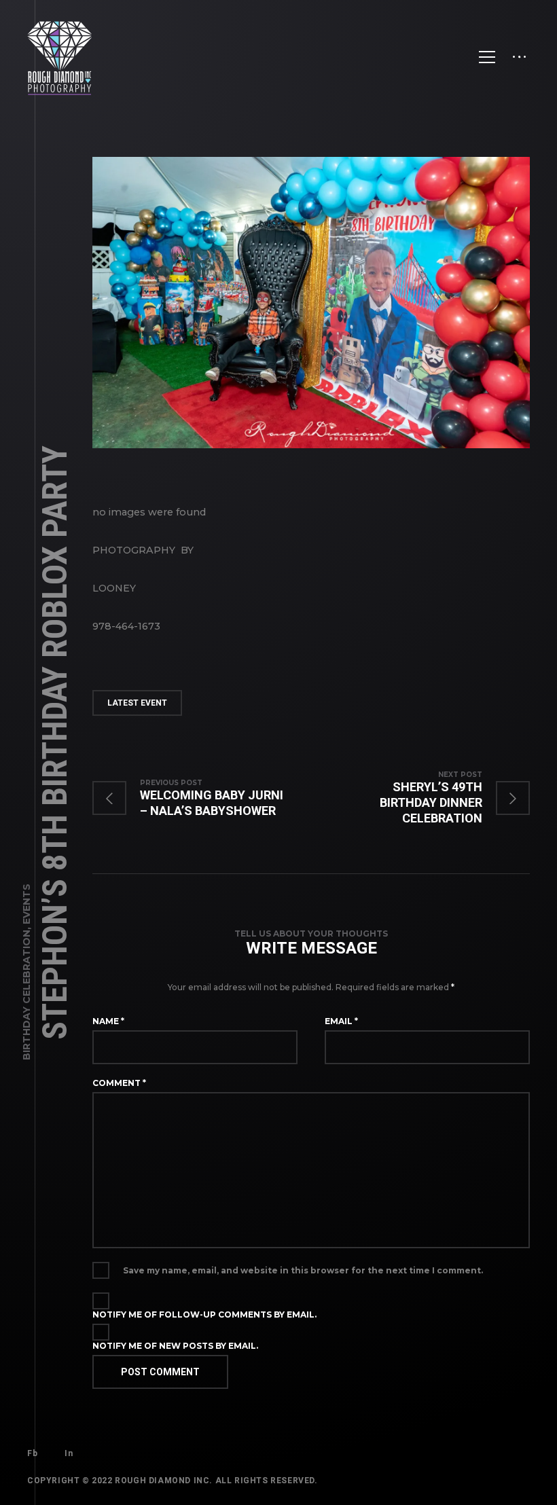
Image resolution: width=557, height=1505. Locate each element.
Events (26, 904)
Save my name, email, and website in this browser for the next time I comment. (303, 1270)
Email (341, 1021)
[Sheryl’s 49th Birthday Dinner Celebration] (420, 798)
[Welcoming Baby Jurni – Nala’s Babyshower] (201, 798)
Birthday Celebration (26, 995)
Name (108, 1021)
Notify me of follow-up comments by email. (204, 1314)
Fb (32, 1453)
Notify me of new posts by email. (175, 1346)
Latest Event (137, 703)
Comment (119, 1083)
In (69, 1453)
